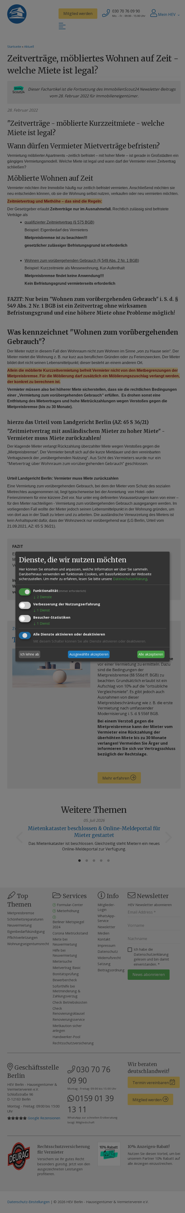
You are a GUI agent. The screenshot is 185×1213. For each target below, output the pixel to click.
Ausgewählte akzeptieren (88, 654)
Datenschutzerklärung (130, 579)
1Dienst (41, 610)
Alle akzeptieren (151, 654)
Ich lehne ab (29, 654)
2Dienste (42, 597)
